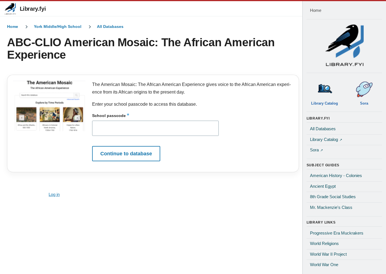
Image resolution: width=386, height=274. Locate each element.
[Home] (344, 45)
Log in (54, 194)
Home (12, 26)
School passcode (109, 115)
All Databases (110, 26)
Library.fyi (33, 9)
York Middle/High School (57, 26)
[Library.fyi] (10, 8)
